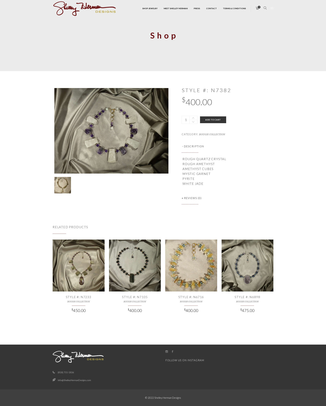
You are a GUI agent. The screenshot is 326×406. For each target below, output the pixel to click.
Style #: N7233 (78, 297)
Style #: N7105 (135, 297)
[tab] (227, 146)
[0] (257, 8)
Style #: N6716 (191, 297)
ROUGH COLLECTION (212, 134)
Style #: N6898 (247, 297)
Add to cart (213, 119)
